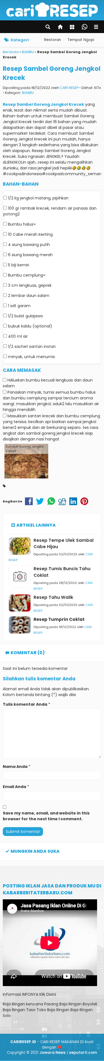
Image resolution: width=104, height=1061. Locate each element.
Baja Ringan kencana (23, 1004)
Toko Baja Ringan (53, 1010)
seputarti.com (83, 1052)
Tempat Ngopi (80, 39)
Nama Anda (15, 766)
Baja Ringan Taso (19, 1010)
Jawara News (52, 1052)
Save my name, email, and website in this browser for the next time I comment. (46, 816)
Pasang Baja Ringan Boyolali (70, 1004)
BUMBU (28, 92)
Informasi (12, 994)
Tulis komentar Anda (25, 704)
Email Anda (14, 786)
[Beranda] (60, 27)
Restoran (52, 39)
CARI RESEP (69, 87)
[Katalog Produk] (72, 27)
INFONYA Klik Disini (39, 994)
